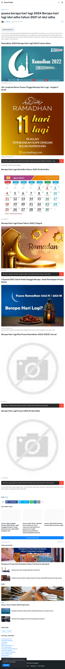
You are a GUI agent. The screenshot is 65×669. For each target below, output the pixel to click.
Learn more (12, 661)
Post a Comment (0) (33, 538)
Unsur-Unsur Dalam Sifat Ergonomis (15, 605)
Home (2, 9)
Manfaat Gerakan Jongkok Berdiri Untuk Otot (25, 570)
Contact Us (33, 666)
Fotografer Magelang (7, 640)
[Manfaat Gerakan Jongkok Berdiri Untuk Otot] (5, 570)
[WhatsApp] (31, 501)
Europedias (35, 663)
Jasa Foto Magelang (6, 650)
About (27, 666)
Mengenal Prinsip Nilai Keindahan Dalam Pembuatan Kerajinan (25, 564)
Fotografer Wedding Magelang (9, 649)
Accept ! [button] (6, 665)
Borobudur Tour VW (6, 657)
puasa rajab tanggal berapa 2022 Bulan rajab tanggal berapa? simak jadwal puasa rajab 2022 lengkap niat (10, 527)
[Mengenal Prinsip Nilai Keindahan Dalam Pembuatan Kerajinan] (32, 555)
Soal (9, 631)
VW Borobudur (5, 655)
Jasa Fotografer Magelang (8, 652)
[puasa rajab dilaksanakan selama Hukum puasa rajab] (54, 515)
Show (10, 29)
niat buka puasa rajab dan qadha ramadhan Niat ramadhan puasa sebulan (28, 405)
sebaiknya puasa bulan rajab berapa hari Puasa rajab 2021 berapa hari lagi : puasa (36, 578)
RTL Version (41, 666)
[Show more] (42, 501)
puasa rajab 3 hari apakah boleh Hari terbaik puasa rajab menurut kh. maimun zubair (31, 483)
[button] (2, 2)
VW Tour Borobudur (6, 647)
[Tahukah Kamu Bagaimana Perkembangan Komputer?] (5, 619)
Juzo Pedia (8, 2)
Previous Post (6, 542)
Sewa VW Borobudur (6, 654)
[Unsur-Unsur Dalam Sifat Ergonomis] (32, 594)
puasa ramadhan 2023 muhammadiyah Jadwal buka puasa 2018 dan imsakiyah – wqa (32, 161)
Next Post (60, 542)
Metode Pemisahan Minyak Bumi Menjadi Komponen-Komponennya (32, 611)
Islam (7, 9)
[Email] (38, 501)
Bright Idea (4, 644)
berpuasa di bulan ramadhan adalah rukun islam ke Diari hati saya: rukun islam (29, 274)
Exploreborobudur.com (7, 645)
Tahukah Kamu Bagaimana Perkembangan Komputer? (28, 619)
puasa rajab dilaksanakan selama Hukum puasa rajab (53, 524)
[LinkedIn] (35, 501)
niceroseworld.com (6, 639)
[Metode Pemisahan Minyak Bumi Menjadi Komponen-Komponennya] (5, 611)
